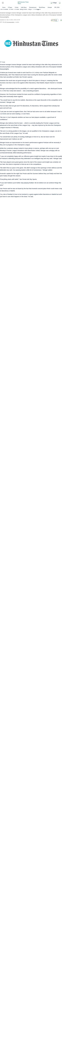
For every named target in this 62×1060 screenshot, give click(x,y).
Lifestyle (50, 7)
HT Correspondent (9, 22)
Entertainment (32, 7)
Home (3, 7)
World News (42, 7)
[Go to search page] (6, 3)
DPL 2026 (56, 7)
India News (24, 7)
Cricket (16, 7)
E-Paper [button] (55, 2)
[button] (3, 3)
